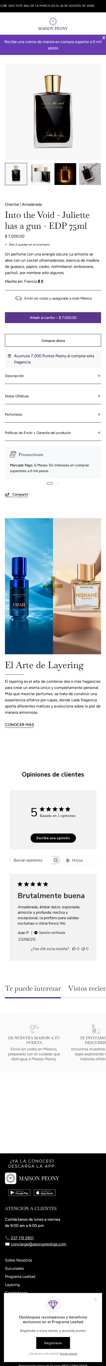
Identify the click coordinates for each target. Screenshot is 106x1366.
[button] (87, 23)
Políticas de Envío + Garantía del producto (38, 432)
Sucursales (14, 1268)
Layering (12, 1284)
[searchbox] (30, 860)
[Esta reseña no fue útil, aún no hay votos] (83, 949)
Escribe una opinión (53, 838)
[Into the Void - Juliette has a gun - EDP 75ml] (16, 174)
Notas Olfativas (17, 396)
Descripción (14, 376)
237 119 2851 (22, 1238)
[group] (53, 6)
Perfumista (13, 414)
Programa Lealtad (20, 1276)
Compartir (20, 494)
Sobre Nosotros (18, 1260)
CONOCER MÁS (19, 724)
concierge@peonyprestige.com (38, 1244)
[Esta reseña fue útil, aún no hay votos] (74, 949)
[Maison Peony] (53, 23)
